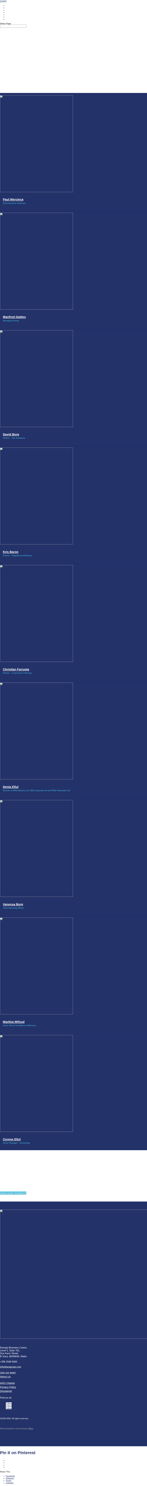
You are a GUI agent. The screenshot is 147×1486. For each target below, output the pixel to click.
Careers (9, 17)
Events (9, 10)
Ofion (30, 1429)
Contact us (11, 19)
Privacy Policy (8, 1387)
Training (9, 12)
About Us (5, 1376)
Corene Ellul (12, 1139)
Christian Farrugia (16, 669)
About (8, 5)
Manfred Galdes (14, 316)
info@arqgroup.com (10, 1367)
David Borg (11, 434)
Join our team (8, 1372)
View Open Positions (13, 1193)
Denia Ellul (11, 786)
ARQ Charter (7, 1383)
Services (9, 8)
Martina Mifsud (14, 1021)
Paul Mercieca (13, 199)
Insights (9, 14)
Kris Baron (10, 551)
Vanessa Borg (13, 904)
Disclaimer (6, 1391)
